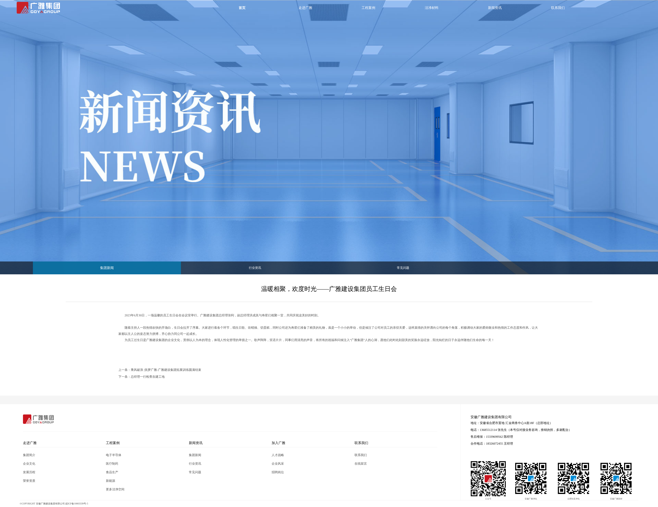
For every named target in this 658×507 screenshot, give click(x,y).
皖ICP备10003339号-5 (76, 503)
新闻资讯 (495, 8)
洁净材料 (431, 8)
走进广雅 (305, 8)
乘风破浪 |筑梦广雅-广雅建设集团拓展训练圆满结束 (166, 370)
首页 (242, 8)
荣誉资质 (29, 480)
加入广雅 (278, 443)
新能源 (110, 480)
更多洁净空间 (115, 489)
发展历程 (29, 472)
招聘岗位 (278, 472)
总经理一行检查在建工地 (148, 376)
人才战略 (278, 455)
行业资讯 (255, 268)
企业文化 (29, 463)
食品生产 (112, 472)
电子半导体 (113, 455)
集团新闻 (107, 268)
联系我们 (558, 8)
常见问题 (403, 268)
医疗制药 (112, 463)
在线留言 (361, 463)
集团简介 (29, 455)
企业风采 (278, 463)
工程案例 (368, 8)
